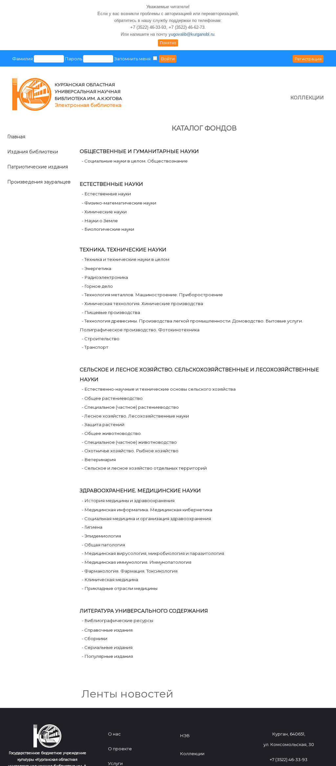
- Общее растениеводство (113, 398)
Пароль (73, 58)
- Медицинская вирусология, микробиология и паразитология (153, 553)
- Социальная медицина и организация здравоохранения (147, 518)
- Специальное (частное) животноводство (130, 442)
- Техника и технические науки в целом (126, 259)
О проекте (120, 748)
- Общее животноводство (112, 433)
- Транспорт (95, 347)
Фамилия (22, 58)
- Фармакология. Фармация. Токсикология (130, 571)
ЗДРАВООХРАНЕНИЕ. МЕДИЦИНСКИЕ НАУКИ (140, 491)
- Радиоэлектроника (105, 277)
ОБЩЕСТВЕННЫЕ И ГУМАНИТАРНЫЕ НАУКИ (139, 151)
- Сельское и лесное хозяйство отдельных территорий (145, 468)
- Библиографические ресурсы (118, 620)
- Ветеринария (99, 459)
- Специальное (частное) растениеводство (131, 407)
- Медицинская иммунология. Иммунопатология (137, 562)
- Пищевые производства (111, 312)
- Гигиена (92, 527)
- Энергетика (97, 268)
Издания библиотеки (32, 152)
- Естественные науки (106, 193)
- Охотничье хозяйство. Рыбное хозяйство (130, 450)
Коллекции (192, 753)
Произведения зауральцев (39, 182)
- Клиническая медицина (110, 579)
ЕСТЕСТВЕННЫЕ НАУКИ (111, 184)
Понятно (168, 43)
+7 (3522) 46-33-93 (288, 759)
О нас (114, 734)
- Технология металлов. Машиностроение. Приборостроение (153, 294)
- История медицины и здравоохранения (129, 500)
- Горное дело (98, 286)
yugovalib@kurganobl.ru (191, 34)
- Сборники (95, 638)
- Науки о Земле (100, 220)
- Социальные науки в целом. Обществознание (135, 161)
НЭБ (185, 735)
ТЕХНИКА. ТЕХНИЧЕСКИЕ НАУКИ (123, 250)
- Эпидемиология (102, 536)
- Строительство (101, 338)
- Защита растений (103, 424)
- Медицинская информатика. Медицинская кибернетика (147, 509)
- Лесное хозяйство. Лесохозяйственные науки (136, 416)
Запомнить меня (132, 58)
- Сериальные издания (108, 647)
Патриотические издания (37, 167)
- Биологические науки (108, 229)
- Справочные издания (108, 630)
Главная (16, 137)
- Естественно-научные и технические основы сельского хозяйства (159, 389)
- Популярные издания (108, 656)
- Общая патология (104, 544)
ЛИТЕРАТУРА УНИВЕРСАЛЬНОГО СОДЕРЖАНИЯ (144, 611)
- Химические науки (104, 211)
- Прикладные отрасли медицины (120, 588)
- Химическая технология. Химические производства (143, 303)
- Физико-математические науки (119, 203)
